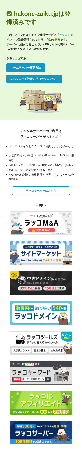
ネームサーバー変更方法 (25, 67)
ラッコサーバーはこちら (41, 190)
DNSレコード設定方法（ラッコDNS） (34, 78)
